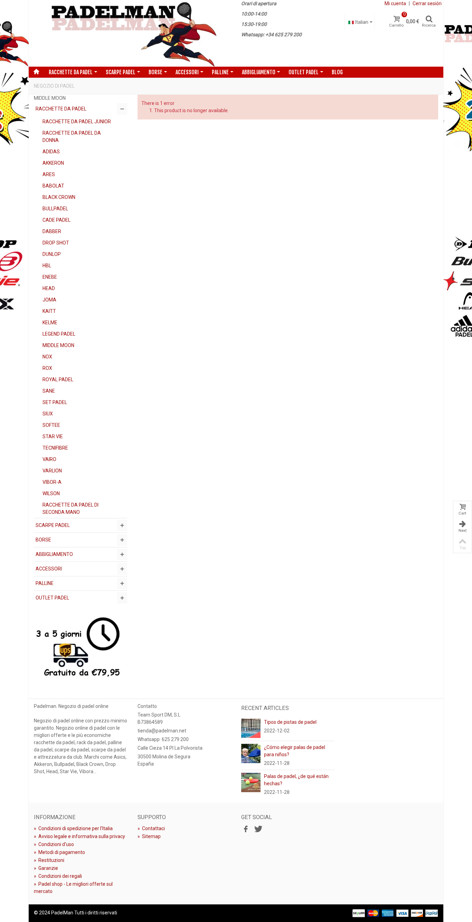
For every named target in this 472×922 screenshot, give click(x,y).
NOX (47, 356)
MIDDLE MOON (58, 345)
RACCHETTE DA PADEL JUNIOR (77, 121)
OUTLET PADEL (304, 72)
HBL (47, 265)
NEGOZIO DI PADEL (54, 86)
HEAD (49, 288)
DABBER (52, 231)
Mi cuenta (395, 3)
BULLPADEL (55, 208)
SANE (49, 391)
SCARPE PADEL (120, 72)
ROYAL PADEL (58, 379)
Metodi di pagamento (59, 852)
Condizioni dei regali (58, 876)
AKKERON (53, 163)
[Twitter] (257, 829)
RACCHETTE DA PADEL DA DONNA (72, 136)
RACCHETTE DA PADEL (71, 72)
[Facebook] (245, 829)
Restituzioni (49, 860)
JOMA (49, 299)
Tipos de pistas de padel (290, 722)
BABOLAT (53, 186)
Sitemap (149, 836)
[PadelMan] (132, 33)
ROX (47, 368)
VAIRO (49, 459)
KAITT (49, 311)
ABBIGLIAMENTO (258, 72)
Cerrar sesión (427, 3)
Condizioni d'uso (54, 844)
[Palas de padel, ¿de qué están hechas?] (251, 782)
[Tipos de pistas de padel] (251, 728)
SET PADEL (55, 402)
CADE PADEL (56, 220)
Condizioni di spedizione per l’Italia (73, 828)
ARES (49, 174)
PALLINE (220, 72)
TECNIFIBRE (55, 448)
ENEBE (50, 277)
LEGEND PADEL (59, 334)
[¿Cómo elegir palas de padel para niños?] (251, 753)
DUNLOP (52, 254)
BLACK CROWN (59, 197)
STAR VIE (53, 436)
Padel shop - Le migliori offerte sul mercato (73, 887)
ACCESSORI (187, 72)
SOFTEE (51, 425)
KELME (50, 322)
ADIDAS (51, 151)
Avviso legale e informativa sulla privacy (79, 836)
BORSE (155, 72)
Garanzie (46, 868)
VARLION (52, 470)
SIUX (48, 413)
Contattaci (151, 828)
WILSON (51, 493)
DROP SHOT (56, 243)
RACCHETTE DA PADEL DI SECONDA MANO (70, 508)
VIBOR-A (52, 482)
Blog (337, 72)
